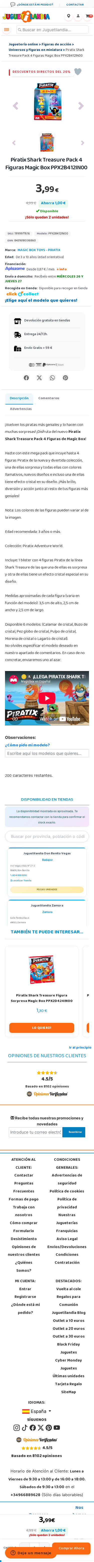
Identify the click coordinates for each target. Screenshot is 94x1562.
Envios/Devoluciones (66, 1247)
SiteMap (68, 1392)
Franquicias (67, 1231)
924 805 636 (19, 876)
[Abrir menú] (7, 30)
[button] (15, 106)
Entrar (25, 1289)
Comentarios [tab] (48, 398)
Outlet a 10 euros (68, 1321)
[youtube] (56, 1427)
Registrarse (25, 1297)
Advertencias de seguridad (67, 1180)
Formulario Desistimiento (24, 1235)
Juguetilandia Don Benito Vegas (47, 854)
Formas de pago (24, 1200)
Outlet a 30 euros (69, 1337)
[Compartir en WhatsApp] (52, 377)
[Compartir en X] (39, 377)
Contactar (23, 1176)
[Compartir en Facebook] (26, 377)
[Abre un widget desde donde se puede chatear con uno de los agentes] (31, 1553)
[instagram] (17, 1427)
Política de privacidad (67, 1204)
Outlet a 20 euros (69, 1329)
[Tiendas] (68, 17)
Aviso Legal (67, 1239)
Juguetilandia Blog (68, 1313)
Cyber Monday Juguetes (68, 1365)
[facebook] (33, 1427)
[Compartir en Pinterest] (65, 377)
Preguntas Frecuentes (23, 1188)
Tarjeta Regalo (68, 1384)
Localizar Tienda (21, 881)
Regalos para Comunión (68, 1301)
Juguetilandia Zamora (47, 906)
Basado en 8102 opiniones (47, 1082)
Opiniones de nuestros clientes (24, 1251)
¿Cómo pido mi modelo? (27, 746)
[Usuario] (78, 17)
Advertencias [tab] (21, 409)
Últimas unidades (68, 1376)
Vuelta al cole (68, 1289)
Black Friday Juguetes (68, 1349)
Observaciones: (20, 737)
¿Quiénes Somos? (23, 1267)
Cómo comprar (24, 1223)
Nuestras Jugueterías (67, 1219)
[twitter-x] (41, 1427)
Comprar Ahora (71, 1548)
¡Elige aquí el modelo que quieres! (41, 300)
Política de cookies (67, 1192)
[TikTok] (25, 1427)
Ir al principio (80, 1048)
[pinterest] (49, 1427)
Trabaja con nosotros (24, 1212)
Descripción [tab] (19, 398)
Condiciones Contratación (67, 1259)
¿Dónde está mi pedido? (25, 1309)
